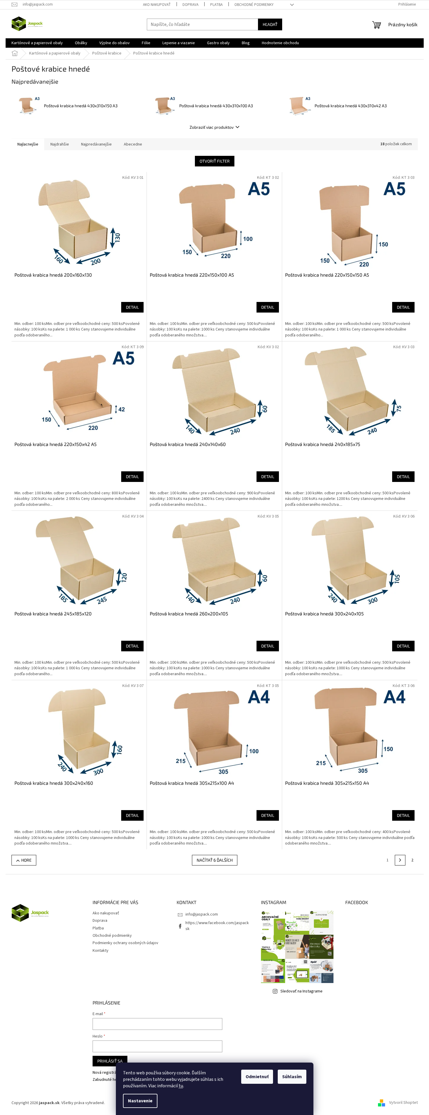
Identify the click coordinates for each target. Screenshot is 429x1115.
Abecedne (133, 144)
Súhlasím (292, 1076)
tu (181, 1086)
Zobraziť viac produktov (212, 127)
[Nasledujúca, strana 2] (400, 860)
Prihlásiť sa (110, 1060)
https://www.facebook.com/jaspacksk (217, 925)
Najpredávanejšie (96, 144)
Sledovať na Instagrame (301, 991)
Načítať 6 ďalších (215, 860)
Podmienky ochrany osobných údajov (125, 943)
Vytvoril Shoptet (403, 1103)
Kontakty (101, 951)
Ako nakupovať (157, 4)
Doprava (190, 4)
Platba (216, 4)
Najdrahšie (59, 144)
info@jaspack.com (201, 914)
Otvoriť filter (215, 160)
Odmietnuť (257, 1076)
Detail (132, 307)
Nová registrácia (107, 1073)
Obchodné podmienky (254, 4)
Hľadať (270, 24)
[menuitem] (37, 43)
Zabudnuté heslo (107, 1080)
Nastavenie (140, 1101)
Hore (26, 860)
